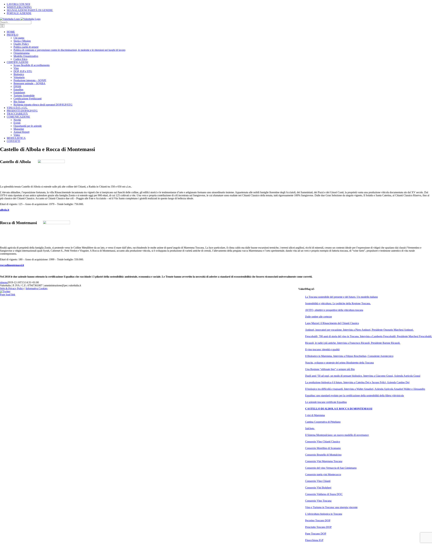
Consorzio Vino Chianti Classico (322, 441)
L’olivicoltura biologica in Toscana (323, 513)
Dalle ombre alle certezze (318, 316)
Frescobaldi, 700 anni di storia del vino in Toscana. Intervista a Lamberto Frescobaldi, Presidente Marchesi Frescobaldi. (368, 336)
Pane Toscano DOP (315, 533)
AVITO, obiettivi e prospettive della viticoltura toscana (334, 310)
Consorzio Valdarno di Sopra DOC (324, 494)
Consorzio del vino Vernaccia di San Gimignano (331, 467)
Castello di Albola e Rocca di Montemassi (338, 408)
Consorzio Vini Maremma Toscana (323, 461)
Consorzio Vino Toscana (318, 500)
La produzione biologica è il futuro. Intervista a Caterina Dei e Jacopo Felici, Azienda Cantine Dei (357, 382)
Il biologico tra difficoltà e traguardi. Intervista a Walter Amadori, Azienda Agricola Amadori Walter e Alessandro (365, 389)
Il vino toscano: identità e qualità (322, 349)
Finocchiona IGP (314, 540)
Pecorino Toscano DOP (317, 520)
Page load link (7, 294)
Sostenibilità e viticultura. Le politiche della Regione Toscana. (338, 303)
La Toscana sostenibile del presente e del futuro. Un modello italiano (341, 296)
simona (4, 282)
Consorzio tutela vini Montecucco (323, 474)
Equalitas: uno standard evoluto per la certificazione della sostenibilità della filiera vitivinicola (354, 395)
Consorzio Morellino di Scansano (323, 448)
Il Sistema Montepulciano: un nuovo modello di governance (337, 435)
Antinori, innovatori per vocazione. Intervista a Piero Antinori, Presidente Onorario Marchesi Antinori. (359, 329)
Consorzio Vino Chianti (317, 481)
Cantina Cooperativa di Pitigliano (323, 421)
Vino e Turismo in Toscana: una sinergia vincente (331, 507)
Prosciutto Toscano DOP (318, 527)
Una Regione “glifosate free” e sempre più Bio (330, 369)
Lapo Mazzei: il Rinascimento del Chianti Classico (332, 323)
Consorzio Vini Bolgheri (318, 487)
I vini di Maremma (315, 415)
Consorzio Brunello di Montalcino (323, 454)
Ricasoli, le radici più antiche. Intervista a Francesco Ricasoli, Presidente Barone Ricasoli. (352, 342)
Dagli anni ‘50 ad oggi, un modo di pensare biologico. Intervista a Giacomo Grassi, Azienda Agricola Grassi (362, 375)
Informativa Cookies (36, 288)
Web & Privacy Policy (12, 288)
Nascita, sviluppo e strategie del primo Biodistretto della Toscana (339, 362)
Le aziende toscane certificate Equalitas (326, 402)
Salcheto (310, 428)
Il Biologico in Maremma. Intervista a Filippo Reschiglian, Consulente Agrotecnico (349, 356)
